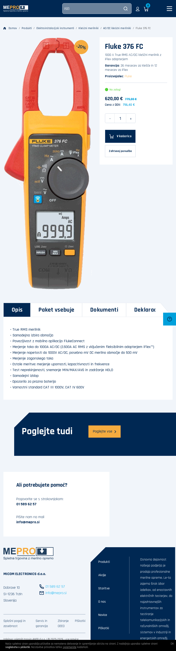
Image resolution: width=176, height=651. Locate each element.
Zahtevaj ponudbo (120, 151)
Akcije (102, 575)
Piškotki (80, 621)
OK (172, 643)
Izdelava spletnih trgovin (17, 639)
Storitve (104, 588)
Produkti (27, 28)
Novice (102, 615)
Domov (13, 28)
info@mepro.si (27, 522)
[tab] (17, 310)
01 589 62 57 (26, 504)
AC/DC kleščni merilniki (117, 28)
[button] (138, 8)
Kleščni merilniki (89, 28)
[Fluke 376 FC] (47, 163)
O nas (102, 601)
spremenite (69, 647)
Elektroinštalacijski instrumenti (55, 28)
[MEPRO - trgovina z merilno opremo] (15, 8)
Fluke (128, 76)
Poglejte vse (102, 431)
